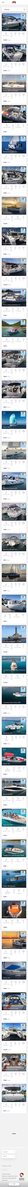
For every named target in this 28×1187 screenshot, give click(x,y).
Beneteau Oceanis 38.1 (10, 580)
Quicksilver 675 (7, 733)
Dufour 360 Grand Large (10, 1008)
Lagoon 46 (6, 947)
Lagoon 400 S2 (8, 243)
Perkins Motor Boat (9, 611)
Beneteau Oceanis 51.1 (10, 182)
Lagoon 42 (6, 1039)
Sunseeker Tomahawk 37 (10, 29)
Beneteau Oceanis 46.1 (10, 152)
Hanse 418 (6, 427)
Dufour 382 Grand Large (10, 60)
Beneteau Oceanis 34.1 (10, 519)
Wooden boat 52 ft (9, 641)
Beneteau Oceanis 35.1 (10, 549)
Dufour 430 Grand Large (10, 366)
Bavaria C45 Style (8, 1100)
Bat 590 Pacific (8, 121)
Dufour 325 (6, 978)
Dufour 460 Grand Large (10, 396)
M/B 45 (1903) (7, 213)
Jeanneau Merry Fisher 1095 (11, 702)
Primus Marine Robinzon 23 (11, 305)
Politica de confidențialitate (9, 1178)
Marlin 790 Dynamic (9, 886)
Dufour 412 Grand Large (10, 1070)
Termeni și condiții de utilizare (9, 1176)
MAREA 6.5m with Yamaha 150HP (13, 855)
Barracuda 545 (7, 794)
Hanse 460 (6, 274)
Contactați (4, 1180)
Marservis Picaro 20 (9, 917)
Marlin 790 (6, 335)
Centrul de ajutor (6, 1174)
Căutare (6, 9)
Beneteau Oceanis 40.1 (10, 488)
